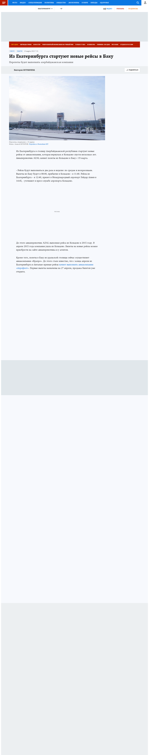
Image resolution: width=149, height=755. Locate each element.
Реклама (120, 9)
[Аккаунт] (145, 2)
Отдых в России (126, 44)
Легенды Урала (25, 44)
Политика (49, 2)
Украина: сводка (103, 44)
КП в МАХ (115, 44)
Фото (14, 2)
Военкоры (91, 44)
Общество (61, 2)
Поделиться (133, 70)
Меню (4, 2)
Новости (36, 44)
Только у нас (80, 44)
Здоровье (104, 2)
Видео (23, 2)
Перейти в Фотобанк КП (38, 144)
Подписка (133, 9)
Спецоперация (35, 2)
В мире (85, 2)
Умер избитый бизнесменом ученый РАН (57, 44)
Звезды (94, 2)
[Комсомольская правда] (21, 9)
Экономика (74, 2)
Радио (109, 9)
